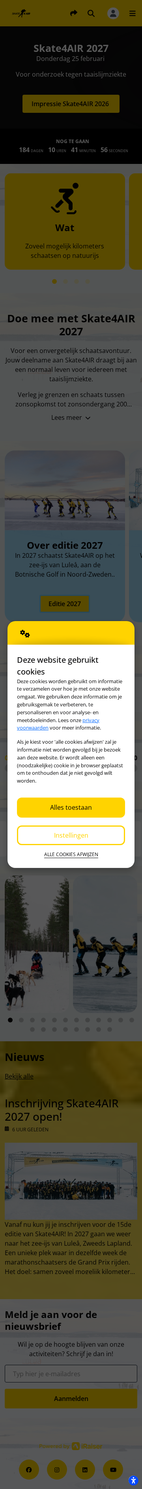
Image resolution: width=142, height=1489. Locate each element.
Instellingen (71, 835)
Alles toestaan (71, 807)
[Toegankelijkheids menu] (133, 1480)
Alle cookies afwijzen (71, 854)
